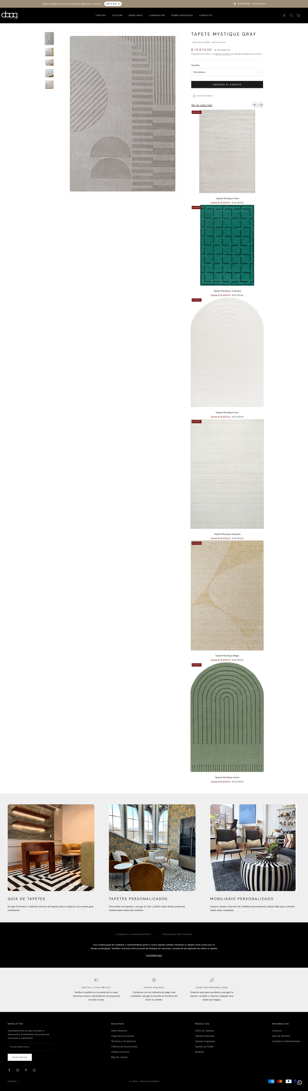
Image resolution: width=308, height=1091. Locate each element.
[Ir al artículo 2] (49, 52)
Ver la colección (201, 105)
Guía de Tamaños (281, 1035)
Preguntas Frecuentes (122, 1035)
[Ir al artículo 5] (49, 84)
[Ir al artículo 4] (49, 73)
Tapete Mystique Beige (227, 655)
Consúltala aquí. (154, 955)
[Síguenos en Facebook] (9, 1070)
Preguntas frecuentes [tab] (177, 934)
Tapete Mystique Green (227, 777)
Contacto (205, 15)
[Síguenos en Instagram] (17, 1070)
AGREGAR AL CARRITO (227, 84)
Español (12, 1081)
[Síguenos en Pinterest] (26, 1070)
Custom (117, 15)
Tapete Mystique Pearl (227, 198)
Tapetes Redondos (204, 1035)
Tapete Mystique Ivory (227, 412)
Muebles (199, 1051)
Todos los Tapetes (204, 1030)
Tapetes (101, 15)
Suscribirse (19, 1057)
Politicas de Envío (120, 1051)
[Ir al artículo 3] (49, 62)
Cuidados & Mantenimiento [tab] (133, 934)
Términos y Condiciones (123, 1041)
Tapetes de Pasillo (204, 1046)
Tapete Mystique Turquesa (227, 290)
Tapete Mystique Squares (227, 534)
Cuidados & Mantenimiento (286, 1041)
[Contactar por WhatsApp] (299, 1082)
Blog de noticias (119, 1057)
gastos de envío (223, 54)
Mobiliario (136, 15)
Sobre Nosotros (182, 15)
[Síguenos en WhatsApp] (34, 1070)
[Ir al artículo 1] (49, 38)
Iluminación (157, 15)
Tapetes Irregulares (205, 1041)
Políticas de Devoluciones (124, 1046)
